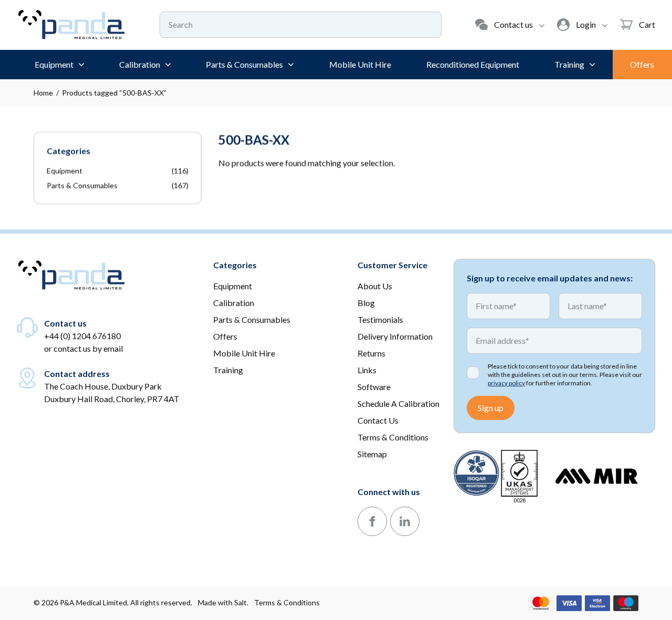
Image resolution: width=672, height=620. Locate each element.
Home (43, 92)
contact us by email (88, 348)
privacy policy (506, 383)
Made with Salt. (223, 602)
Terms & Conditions (287, 602)
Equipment (64, 170)
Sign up (490, 408)
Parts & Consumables (82, 185)
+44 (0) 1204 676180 (82, 336)
